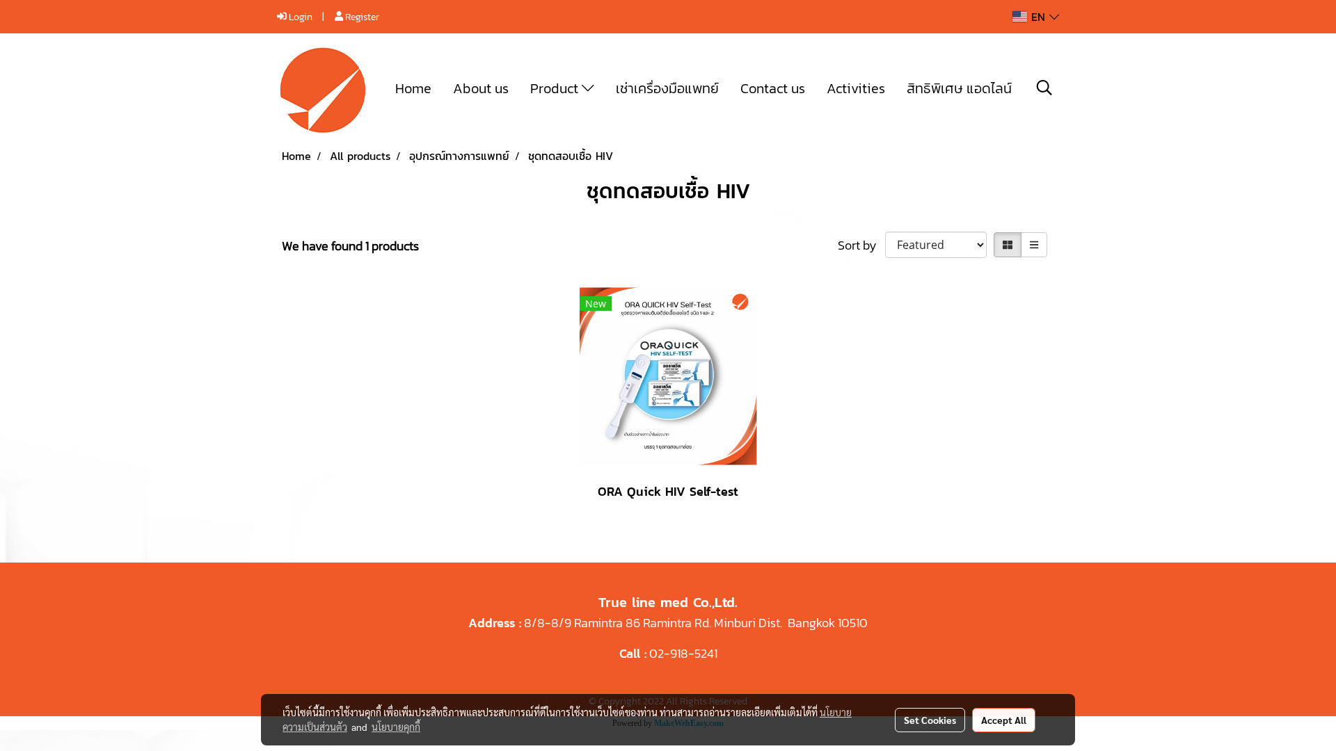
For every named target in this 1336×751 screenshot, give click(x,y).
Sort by (861, 245)
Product (556, 88)
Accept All (1003, 719)
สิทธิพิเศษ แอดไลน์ (959, 88)
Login (299, 17)
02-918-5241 (683, 653)
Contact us (772, 88)
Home (413, 88)
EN (1038, 16)
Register (361, 17)
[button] (1044, 87)
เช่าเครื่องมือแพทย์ (667, 88)
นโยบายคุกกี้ (396, 726)
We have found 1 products (350, 245)
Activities (856, 88)
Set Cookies (930, 719)
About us (481, 88)
